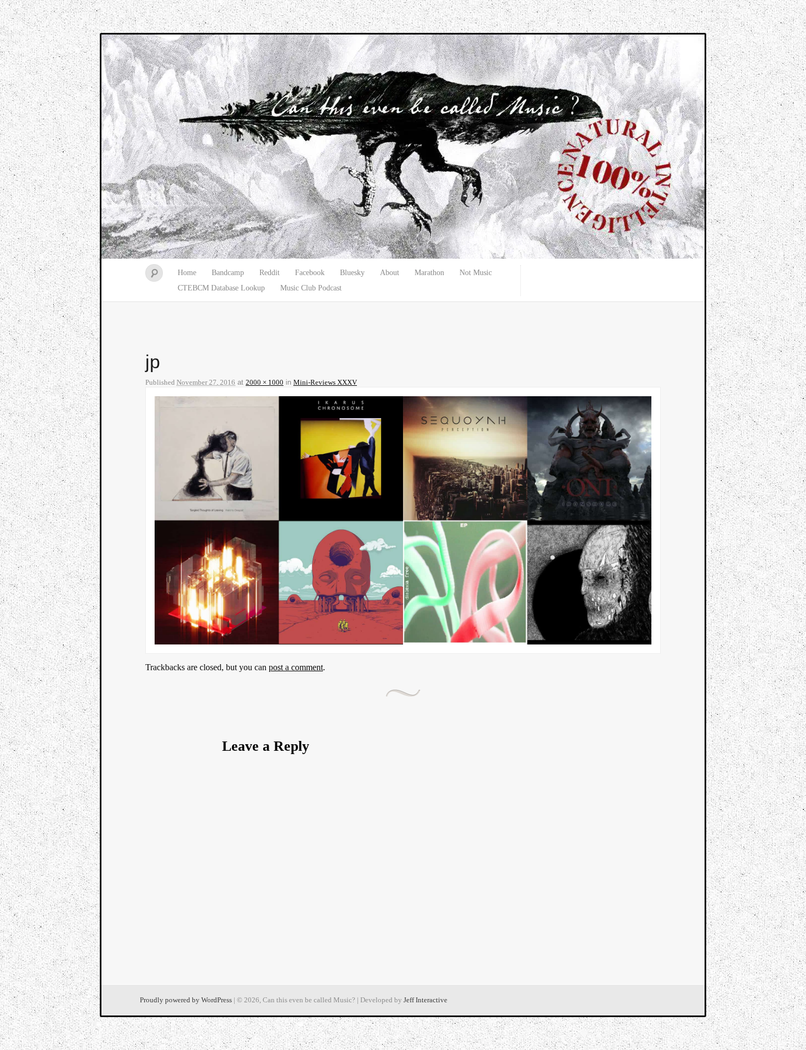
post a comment (296, 667)
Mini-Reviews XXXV (325, 382)
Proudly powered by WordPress (186, 1000)
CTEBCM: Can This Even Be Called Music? (403, 146)
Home (187, 273)
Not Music (475, 273)
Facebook (310, 273)
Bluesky (352, 273)
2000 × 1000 (264, 382)
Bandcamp (228, 273)
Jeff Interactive (425, 1000)
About (389, 273)
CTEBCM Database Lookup (221, 288)
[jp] (403, 641)
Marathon (429, 273)
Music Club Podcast (311, 288)
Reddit (269, 273)
